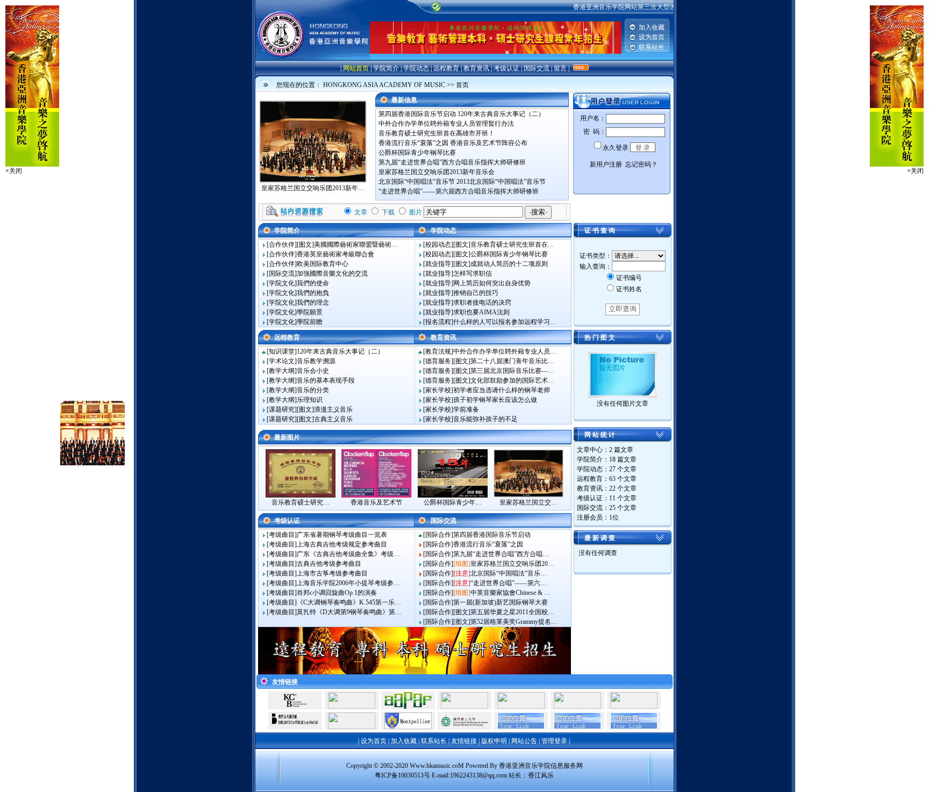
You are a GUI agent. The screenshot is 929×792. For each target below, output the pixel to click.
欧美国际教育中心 (322, 264)
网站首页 (356, 68)
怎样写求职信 (472, 273)
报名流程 (438, 322)
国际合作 (438, 534)
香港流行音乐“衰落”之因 (413, 143)
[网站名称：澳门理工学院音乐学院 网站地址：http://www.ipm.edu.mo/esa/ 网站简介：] (464, 727)
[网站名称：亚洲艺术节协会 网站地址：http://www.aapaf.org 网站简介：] (408, 706)
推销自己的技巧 (475, 293)
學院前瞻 (310, 322)
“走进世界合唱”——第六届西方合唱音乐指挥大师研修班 (458, 191)
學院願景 (310, 312)
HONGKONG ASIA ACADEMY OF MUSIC (384, 85)
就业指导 (438, 264)
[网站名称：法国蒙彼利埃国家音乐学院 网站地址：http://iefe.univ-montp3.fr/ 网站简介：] (408, 727)
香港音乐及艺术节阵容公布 (488, 143)
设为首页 (651, 37)
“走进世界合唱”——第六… (508, 583)
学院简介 (386, 68)
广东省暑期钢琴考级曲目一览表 (342, 534)
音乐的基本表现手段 (326, 380)
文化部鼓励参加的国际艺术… (512, 380)
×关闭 (13, 171)
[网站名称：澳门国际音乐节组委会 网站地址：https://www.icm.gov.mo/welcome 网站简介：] (521, 706)
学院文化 (282, 283)
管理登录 (554, 741)
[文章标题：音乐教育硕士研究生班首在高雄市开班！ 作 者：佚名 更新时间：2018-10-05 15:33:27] (300, 495)
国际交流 (536, 68)
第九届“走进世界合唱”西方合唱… (501, 554)
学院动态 (416, 68)
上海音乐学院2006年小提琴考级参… (348, 583)
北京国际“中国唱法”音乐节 (416, 181)
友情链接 (464, 741)
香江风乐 (541, 775)
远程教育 (446, 68)
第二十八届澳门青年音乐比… (512, 361)
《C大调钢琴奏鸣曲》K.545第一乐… (349, 602)
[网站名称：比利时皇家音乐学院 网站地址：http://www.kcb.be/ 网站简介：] (295, 706)
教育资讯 (476, 68)
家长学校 (438, 390)
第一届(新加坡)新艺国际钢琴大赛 (500, 602)
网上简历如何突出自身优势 (492, 283)
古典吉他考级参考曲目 (329, 563)
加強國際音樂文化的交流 (332, 273)
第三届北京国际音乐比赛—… (512, 371)
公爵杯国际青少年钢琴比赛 (417, 152)
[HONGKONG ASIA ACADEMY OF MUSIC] (312, 59)
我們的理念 (313, 302)
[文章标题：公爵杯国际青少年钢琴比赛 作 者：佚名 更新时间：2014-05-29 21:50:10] (453, 495)
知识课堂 (282, 351)
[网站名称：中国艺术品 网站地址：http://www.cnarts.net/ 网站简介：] (351, 706)
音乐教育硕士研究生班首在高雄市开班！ (436, 133)
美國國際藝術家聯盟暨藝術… (356, 244)
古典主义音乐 (333, 419)
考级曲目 (282, 534)
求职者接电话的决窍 (482, 302)
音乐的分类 (313, 390)
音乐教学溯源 (316, 361)
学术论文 (282, 361)
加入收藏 (651, 27)
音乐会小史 (313, 371)
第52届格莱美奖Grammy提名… (514, 621)
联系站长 (651, 47)
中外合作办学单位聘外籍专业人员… (504, 351)
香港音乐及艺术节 (376, 502)
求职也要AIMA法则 (481, 312)
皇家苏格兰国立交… (528, 502)
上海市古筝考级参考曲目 (332, 573)
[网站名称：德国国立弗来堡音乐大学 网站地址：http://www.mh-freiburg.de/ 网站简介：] (577, 706)
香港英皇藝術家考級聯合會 (335, 254)
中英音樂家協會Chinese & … (510, 592)
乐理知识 (310, 400)
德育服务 (438, 361)
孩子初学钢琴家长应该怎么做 (495, 400)
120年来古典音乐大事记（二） (501, 114)
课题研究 (282, 409)
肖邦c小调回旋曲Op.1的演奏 (337, 592)
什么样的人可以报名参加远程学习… (504, 322)
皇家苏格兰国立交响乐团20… (512, 563)
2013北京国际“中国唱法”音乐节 (501, 181)
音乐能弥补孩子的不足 (485, 419)
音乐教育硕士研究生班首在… (512, 244)
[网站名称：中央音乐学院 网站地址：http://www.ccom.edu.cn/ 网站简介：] (464, 706)
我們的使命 (313, 283)
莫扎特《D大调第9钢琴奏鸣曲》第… (349, 612)
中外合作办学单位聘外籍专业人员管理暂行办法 (446, 123)
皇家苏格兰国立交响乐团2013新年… (313, 188)
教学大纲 (282, 371)
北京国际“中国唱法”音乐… (508, 573)
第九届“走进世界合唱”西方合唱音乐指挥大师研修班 (452, 162)
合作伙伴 (282, 244)
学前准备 (466, 409)
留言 (560, 68)
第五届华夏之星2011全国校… (512, 612)
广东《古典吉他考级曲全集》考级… (348, 554)
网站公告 (524, 741)
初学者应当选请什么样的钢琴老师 (501, 390)
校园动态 (438, 244)
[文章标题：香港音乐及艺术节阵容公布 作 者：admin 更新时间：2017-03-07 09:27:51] (376, 495)
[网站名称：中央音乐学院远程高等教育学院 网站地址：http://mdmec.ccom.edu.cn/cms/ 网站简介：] (351, 727)
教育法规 (438, 351)
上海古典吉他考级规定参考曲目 (342, 544)
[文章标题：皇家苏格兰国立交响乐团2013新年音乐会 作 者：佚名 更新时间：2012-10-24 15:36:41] (528, 495)
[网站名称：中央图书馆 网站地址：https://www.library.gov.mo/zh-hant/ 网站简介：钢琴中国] (295, 727)
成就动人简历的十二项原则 (509, 264)
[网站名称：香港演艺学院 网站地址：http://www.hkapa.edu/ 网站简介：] (634, 706)
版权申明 (494, 741)
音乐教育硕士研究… (300, 502)
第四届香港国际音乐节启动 (417, 114)
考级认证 (506, 68)
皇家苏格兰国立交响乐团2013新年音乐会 (436, 172)
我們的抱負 (313, 293)
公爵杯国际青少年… (453, 502)
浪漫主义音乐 (333, 409)
